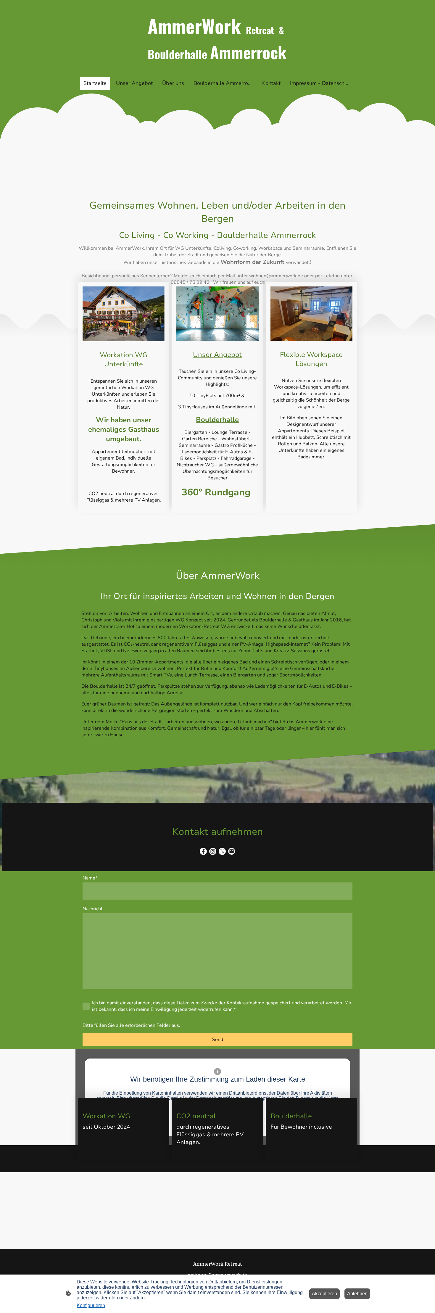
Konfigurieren (91, 1305)
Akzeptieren (324, 1293)
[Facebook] (203, 851)
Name (90, 878)
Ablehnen (357, 1293)
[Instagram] (212, 851)
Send (217, 1039)
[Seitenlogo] (217, 69)
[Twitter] (222, 851)
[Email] (231, 851)
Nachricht (93, 909)
